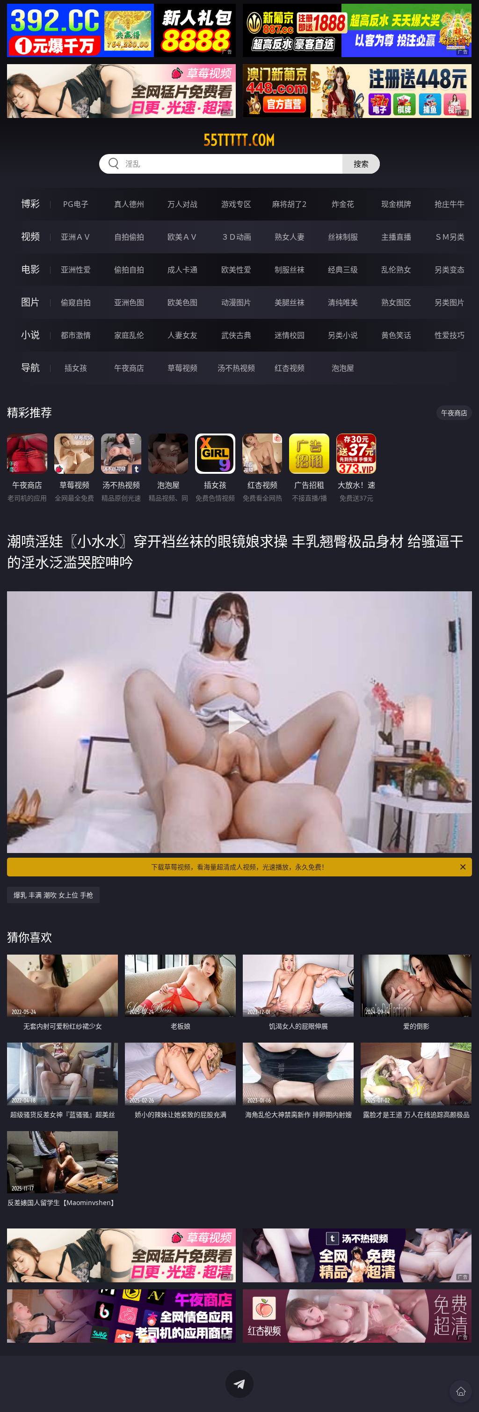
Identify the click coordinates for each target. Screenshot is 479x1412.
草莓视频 (182, 368)
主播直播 (396, 237)
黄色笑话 (396, 335)
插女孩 (76, 368)
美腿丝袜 (290, 302)
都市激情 (76, 335)
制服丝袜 (290, 270)
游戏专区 (236, 204)
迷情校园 (290, 335)
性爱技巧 (449, 335)
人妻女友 (182, 335)
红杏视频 (290, 368)
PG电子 (75, 204)
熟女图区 (396, 302)
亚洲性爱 (76, 270)
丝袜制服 (343, 237)
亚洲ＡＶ (76, 237)
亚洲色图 (129, 302)
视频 (30, 236)
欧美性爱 (236, 270)
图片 (30, 302)
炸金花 (343, 204)
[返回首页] (461, 1391)
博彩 (30, 204)
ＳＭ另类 (449, 237)
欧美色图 (182, 302)
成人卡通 (182, 270)
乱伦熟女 (396, 270)
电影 (30, 269)
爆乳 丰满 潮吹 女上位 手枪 (53, 894)
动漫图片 (236, 302)
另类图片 (449, 302)
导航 (30, 367)
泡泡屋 (343, 368)
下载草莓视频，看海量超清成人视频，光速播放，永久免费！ (239, 866)
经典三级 (343, 270)
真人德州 (129, 204)
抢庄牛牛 (449, 204)
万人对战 (182, 204)
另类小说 (343, 335)
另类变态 (449, 270)
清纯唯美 (343, 302)
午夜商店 (129, 368)
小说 (30, 335)
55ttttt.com (239, 140)
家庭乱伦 (129, 335)
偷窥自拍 (76, 302)
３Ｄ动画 (236, 237)
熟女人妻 (290, 237)
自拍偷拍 (129, 237)
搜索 (361, 164)
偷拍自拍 (129, 270)
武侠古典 (236, 335)
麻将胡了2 (289, 204)
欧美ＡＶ (182, 237)
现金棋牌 (396, 204)
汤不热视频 (236, 368)
